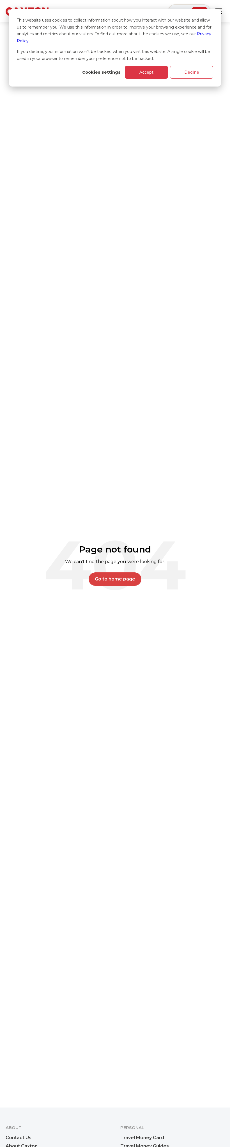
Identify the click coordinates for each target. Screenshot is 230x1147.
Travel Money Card (142, 1137)
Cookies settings (101, 72)
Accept (146, 72)
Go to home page (115, 579)
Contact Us (18, 1137)
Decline (191, 72)
